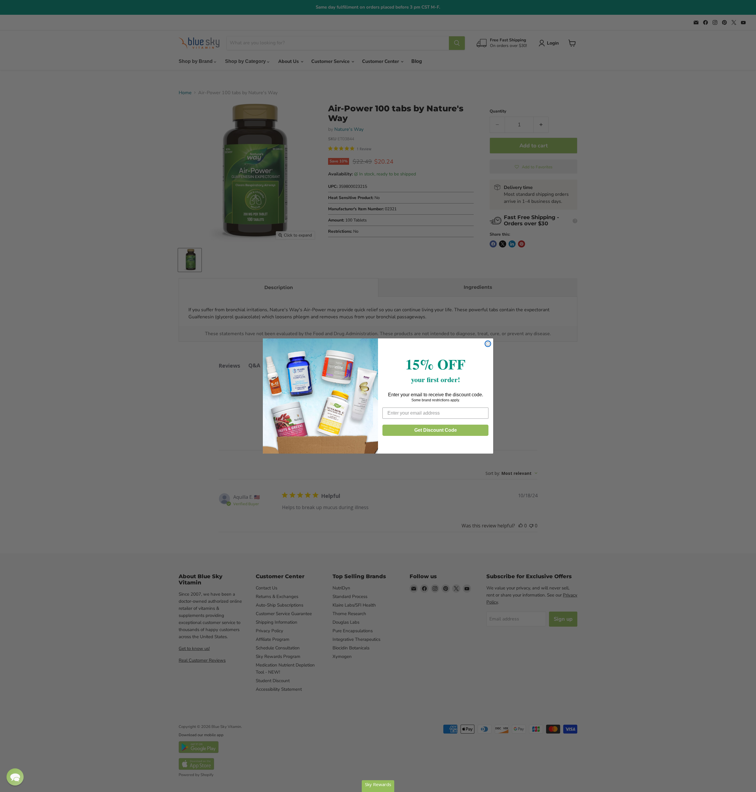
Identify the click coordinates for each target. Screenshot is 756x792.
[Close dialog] (488, 344)
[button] (15, 777)
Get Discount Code (435, 430)
